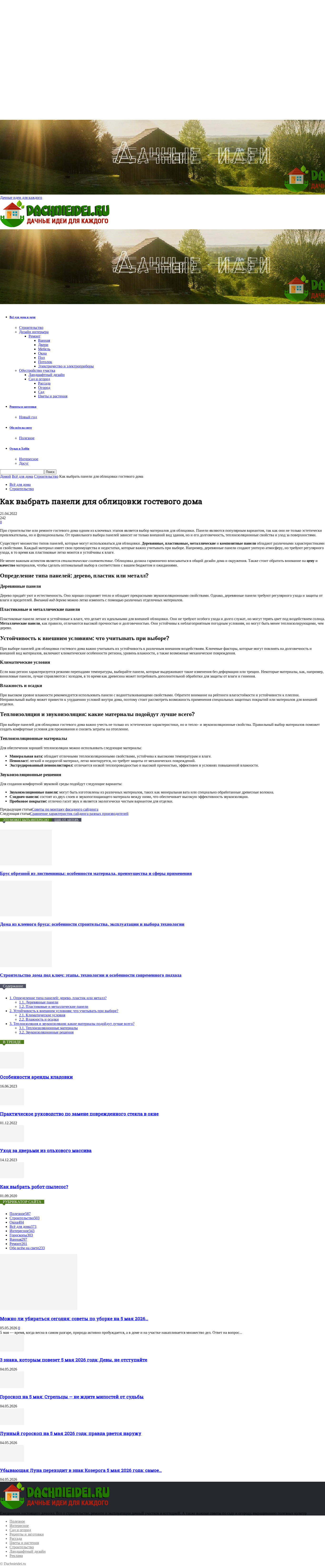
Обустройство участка (37, 370)
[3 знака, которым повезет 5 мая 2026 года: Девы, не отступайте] (12, 1350)
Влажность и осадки (39, 1019)
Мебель (44, 349)
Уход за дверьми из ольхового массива (46, 1150)
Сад (41, 392)
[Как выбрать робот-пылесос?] (12, 1177)
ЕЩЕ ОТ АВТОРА (66, 820)
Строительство (31, 328)
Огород (44, 388)
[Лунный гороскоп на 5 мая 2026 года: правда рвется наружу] (12, 1424)
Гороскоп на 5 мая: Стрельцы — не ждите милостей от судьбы (72, 1397)
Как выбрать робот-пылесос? (34, 1187)
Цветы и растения (52, 396)
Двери (43, 345)
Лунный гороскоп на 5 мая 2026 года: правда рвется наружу (70, 1433)
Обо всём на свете (21, 427)
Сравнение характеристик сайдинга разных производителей (79, 814)
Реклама (16, 1556)
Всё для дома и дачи (22, 317)
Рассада (44, 383)
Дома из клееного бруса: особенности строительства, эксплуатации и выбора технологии (92, 924)
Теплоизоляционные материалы (48, 1028)
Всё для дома (22, 476)
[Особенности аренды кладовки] (12, 1067)
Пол (41, 358)
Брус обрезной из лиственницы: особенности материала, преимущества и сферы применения (96, 873)
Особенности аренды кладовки (36, 1077)
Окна (42, 353)
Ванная (44, 340)
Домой (5, 476)
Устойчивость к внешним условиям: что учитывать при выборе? (64, 1011)
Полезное (26, 438)
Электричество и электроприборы (66, 366)
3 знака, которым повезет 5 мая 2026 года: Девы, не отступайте (73, 1360)
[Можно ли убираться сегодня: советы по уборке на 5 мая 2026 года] (38, 1309)
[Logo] (56, 227)
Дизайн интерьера (34, 332)
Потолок (45, 362)
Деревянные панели (38, 1002)
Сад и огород (39, 379)
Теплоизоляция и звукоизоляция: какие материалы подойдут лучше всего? (72, 1024)
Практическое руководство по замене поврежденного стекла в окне (79, 1114)
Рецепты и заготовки (23, 406)
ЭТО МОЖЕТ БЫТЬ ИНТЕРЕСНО (26, 820)
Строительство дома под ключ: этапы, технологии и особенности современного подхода (91, 975)
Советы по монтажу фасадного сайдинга (65, 809)
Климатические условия (42, 1015)
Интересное (28, 459)
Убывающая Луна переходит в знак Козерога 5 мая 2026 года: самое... (81, 1470)
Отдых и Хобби (19, 448)
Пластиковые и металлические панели (53, 1006)
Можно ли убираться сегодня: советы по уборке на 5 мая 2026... (74, 1318)
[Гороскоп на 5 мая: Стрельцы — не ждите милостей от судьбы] (12, 1387)
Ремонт (34, 336)
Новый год (28, 417)
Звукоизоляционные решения (46, 1032)
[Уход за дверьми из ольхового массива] (12, 1141)
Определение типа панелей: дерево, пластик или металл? (58, 998)
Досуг (24, 463)
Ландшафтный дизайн (47, 375)
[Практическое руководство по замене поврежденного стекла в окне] (12, 1104)
